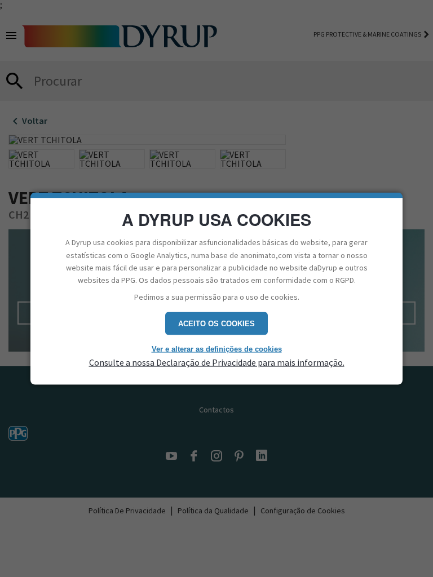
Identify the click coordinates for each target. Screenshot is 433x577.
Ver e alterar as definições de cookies (217, 349)
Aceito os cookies (216, 323)
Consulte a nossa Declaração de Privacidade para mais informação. (216, 361)
